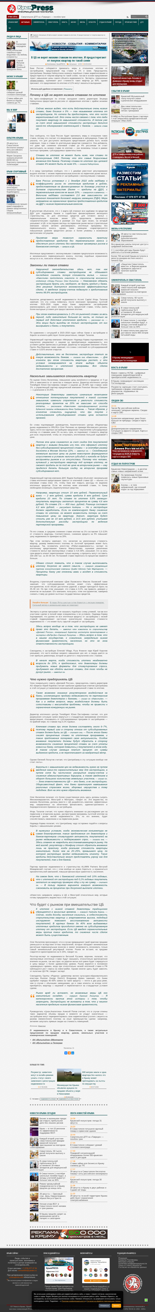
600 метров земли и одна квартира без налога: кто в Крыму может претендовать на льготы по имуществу (94, 1078)
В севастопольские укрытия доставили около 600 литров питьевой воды (134, 332)
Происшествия (131, 22)
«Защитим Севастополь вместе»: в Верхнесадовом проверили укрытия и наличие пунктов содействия (129, 268)
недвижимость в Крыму (48, 1099)
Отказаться (104, 1306)
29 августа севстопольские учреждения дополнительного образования (134, 237)
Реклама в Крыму (126, 1262)
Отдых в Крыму (105, 22)
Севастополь (53, 22)
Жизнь (82, 22)
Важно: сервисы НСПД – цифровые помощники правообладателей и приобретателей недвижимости (128, 375)
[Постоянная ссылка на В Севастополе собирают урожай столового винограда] (11, 89)
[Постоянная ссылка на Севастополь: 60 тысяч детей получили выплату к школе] (34, 1158)
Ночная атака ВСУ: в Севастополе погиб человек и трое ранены (53, 1206)
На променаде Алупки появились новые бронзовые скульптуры (134, 477)
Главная (35, 35)
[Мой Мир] (72, 1052)
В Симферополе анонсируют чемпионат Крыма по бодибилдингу (16, 184)
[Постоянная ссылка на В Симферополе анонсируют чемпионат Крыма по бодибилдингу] (11, 184)
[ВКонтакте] (65, 1052)
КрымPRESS (61, 64)
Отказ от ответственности (129, 1265)
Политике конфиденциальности (73, 1301)
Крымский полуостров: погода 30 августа (86, 1180)
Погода (118, 22)
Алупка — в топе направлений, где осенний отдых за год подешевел (133, 487)
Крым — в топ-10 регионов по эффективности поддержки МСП (52, 1130)
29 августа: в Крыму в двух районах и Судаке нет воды (88, 1189)
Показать (68, 89)
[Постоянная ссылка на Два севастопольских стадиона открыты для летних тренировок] (115, 113)
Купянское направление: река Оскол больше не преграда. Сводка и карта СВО (128, 420)
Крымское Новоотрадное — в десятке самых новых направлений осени (129, 470)
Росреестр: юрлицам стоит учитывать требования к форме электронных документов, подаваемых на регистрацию (127, 356)
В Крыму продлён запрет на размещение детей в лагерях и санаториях (53, 1216)
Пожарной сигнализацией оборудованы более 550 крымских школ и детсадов (86, 1155)
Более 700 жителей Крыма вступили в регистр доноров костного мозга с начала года (129, 258)
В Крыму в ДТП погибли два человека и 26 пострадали (125, 156)
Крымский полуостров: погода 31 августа (86, 1122)
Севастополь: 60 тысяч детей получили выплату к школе (52, 1153)
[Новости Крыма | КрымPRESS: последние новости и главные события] (30, 13)
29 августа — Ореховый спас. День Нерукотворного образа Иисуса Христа (52, 1196)
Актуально (25, 22)
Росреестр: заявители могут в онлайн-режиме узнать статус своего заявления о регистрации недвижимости (43, 1078)
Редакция (122, 1258)
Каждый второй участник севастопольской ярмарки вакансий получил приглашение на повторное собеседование (47, 1142)
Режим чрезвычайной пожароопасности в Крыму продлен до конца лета (52, 1186)
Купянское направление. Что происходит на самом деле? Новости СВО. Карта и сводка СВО (127, 453)
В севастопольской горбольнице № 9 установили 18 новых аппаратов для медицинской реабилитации (48, 1165)
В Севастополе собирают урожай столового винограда (46, 17)
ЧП (10, 28)
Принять (116, 1306)
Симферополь (38, 22)
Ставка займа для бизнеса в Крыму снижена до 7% (87, 1164)
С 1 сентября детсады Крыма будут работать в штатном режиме (128, 251)
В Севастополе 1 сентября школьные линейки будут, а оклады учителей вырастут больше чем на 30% (53, 1176)
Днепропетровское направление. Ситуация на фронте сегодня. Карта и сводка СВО (129, 431)
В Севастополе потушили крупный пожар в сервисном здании (86, 1130)
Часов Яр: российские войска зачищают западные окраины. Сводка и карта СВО (129, 410)
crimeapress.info (16, 1277)
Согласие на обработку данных (132, 1267)
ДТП (141, 22)
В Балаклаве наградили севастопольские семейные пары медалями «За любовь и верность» (17, 49)
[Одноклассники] (69, 1052)
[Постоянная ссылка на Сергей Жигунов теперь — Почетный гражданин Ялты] (11, 67)
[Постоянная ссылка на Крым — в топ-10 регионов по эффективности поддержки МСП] (34, 1135)
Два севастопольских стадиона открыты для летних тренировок (131, 108)
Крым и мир (13, 22)
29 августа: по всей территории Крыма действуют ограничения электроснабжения (88, 1198)
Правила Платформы (128, 1260)
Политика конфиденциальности (132, 1264)
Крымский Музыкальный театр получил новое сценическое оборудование (134, 98)
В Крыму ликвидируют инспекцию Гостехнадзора (127, 382)
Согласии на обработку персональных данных (104, 1301)
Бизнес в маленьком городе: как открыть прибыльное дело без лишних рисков (53, 1120)
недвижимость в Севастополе (68, 1099)
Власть (64, 22)
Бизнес (73, 22)
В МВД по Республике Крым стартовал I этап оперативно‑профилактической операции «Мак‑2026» (129, 118)
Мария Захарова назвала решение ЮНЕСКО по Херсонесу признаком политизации (16, 160)
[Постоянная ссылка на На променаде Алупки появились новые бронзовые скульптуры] (115, 482)
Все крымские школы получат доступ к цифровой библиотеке (129, 245)
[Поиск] (146, 17)
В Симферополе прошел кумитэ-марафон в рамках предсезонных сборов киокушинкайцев (17, 204)
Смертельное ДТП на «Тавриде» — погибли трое (87, 1138)
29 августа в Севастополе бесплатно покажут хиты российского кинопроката (88, 1172)
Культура (92, 22)
